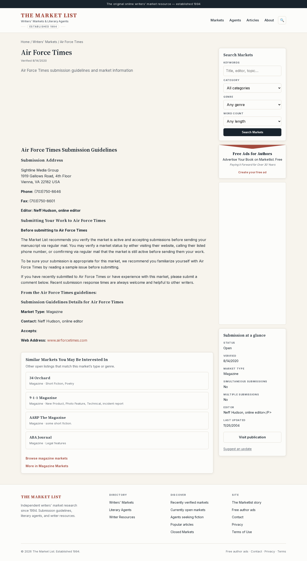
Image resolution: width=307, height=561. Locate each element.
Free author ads (244, 510)
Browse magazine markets (47, 458)
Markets (217, 20)
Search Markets (252, 132)
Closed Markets (182, 532)
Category (231, 80)
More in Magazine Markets (47, 466)
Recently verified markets (190, 502)
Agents (235, 20)
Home (25, 42)
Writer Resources (122, 517)
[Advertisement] (117, 109)
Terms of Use (242, 532)
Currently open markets (188, 510)
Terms (281, 551)
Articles (253, 20)
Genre (228, 96)
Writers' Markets (45, 42)
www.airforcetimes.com (67, 340)
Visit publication (252, 437)
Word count (233, 113)
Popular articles (182, 524)
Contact (237, 517)
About (269, 20)
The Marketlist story (246, 502)
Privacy (237, 524)
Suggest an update (237, 449)
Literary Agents (120, 510)
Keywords (231, 62)
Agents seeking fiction (187, 517)
